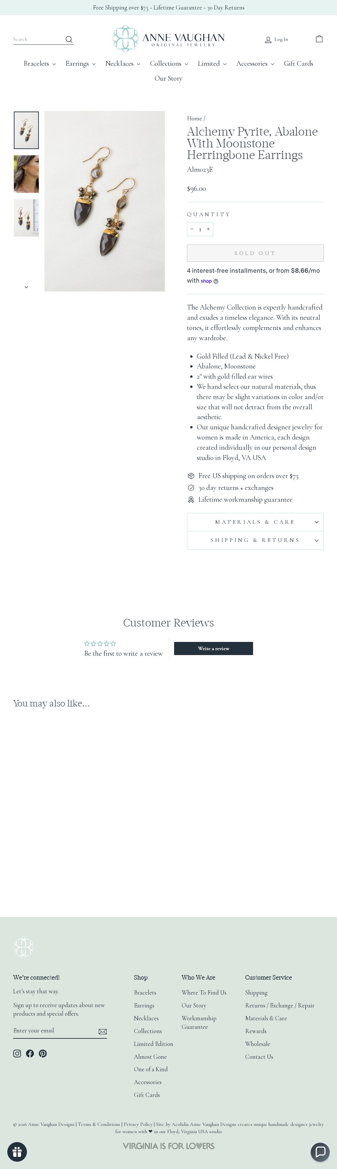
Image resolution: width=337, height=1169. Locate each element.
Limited (209, 63)
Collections (166, 63)
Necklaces (120, 63)
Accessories (252, 63)
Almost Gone (150, 1056)
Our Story (169, 78)
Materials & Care (255, 522)
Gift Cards (298, 63)
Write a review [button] (213, 648)
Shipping (256, 992)
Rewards (256, 1031)
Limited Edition (153, 1044)
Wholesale (257, 1044)
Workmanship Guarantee (199, 1022)
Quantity (209, 214)
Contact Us (259, 1056)
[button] (320, 1152)
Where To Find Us (204, 992)
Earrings (78, 63)
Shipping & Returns (255, 540)
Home (194, 118)
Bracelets (37, 63)
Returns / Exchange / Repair (280, 1005)
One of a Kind (151, 1069)
